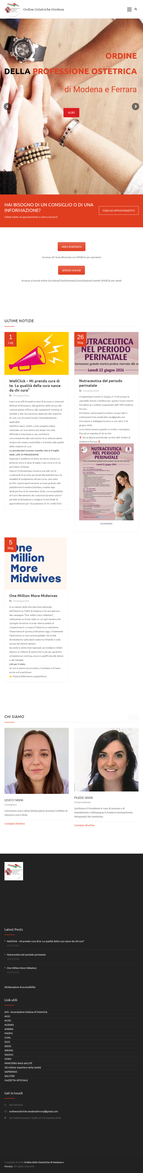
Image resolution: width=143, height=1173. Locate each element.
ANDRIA (8, 1028)
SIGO (7, 1041)
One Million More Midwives (33, 595)
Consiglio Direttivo (14, 825)
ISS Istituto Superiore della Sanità (22, 1067)
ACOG (7, 1020)
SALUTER (9, 1075)
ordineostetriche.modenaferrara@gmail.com (33, 1111)
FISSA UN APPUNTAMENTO (119, 210)
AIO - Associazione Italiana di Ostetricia (25, 1011)
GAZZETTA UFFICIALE (16, 1080)
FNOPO (8, 1033)
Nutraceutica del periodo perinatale (100, 383)
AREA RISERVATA (72, 246)
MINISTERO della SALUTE (18, 1063)
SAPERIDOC (11, 1071)
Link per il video (17, 663)
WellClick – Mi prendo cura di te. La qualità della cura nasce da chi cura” (35, 385)
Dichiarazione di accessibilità (19, 987)
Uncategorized (21, 395)
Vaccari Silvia (85, 798)
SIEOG (7, 1046)
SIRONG (8, 1050)
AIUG (7, 1016)
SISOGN (8, 1054)
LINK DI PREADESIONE (27, 454)
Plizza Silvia (13, 797)
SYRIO (7, 1058)
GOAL (7, 1037)
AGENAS (9, 1024)
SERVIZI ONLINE (71, 270)
